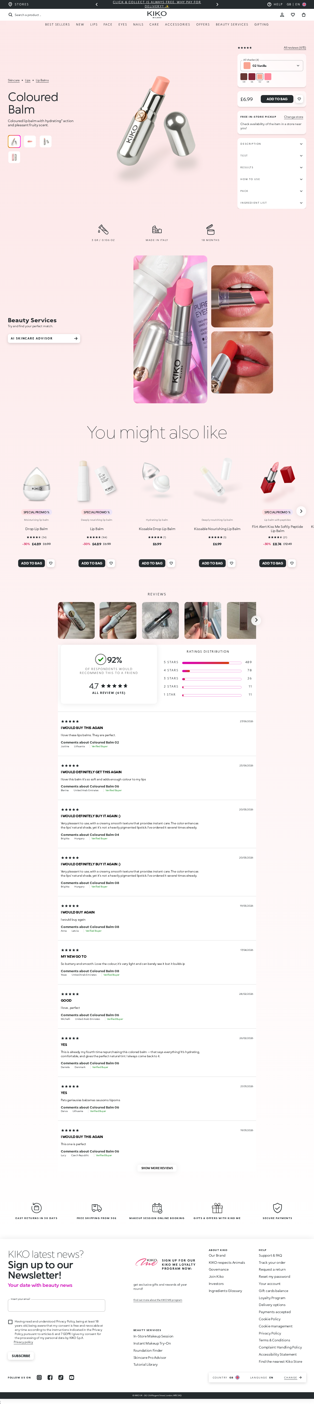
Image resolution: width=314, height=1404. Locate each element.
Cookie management (275, 1326)
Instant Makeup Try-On (152, 1343)
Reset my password (274, 1276)
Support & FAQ (270, 1255)
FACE (108, 24)
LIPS (94, 24)
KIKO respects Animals (227, 1262)
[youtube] (71, 1377)
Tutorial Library (145, 1364)
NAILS (138, 24)
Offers (203, 24)
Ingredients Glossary (225, 1291)
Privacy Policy (270, 1333)
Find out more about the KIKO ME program (157, 1299)
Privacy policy (23, 1342)
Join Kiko (216, 1276)
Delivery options (272, 1305)
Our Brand (217, 1255)
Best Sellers (57, 24)
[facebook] (50, 1377)
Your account (270, 1283)
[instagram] (39, 1377)
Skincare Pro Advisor (149, 1357)
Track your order (272, 1262)
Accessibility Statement (278, 1354)
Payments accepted (274, 1312)
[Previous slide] (96, 4)
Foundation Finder (148, 1350)
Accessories (177, 24)
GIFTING (261, 24)
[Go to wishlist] (292, 14)
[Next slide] (217, 4)
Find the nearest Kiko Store (280, 1361)
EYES (122, 24)
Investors (216, 1283)
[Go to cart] (303, 14)
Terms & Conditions (274, 1340)
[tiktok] (60, 1377)
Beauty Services (232, 24)
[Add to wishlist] (299, 99)
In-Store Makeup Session (153, 1336)
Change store (293, 117)
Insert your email (20, 1298)
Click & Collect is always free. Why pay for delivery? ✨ (157, 4)
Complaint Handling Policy (280, 1347)
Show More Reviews (157, 1168)
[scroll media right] (256, 620)
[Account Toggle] (282, 14)
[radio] (14, 141)
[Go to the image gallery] (158, 120)
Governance (219, 1269)
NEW (80, 24)
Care (154, 24)
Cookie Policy (269, 1319)
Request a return (272, 1269)
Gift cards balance (273, 1291)
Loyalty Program (272, 1298)
